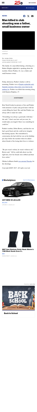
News (4, 16)
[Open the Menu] (3, 2)
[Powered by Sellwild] (32, 284)
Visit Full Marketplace (29, 180)
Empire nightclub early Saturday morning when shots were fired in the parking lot (18, 86)
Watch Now (32, 2)
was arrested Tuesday (25, 161)
